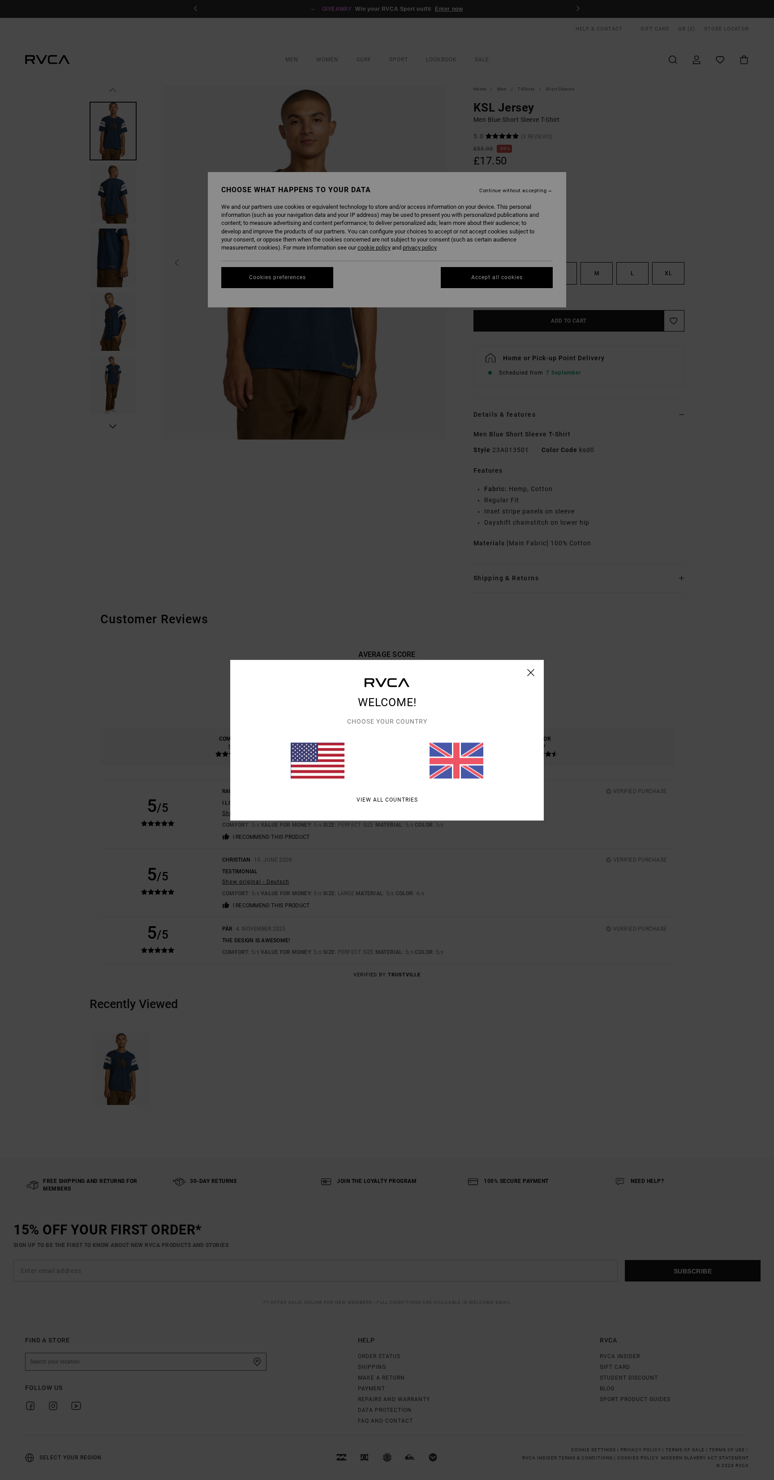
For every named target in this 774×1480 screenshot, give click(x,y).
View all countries (387, 799)
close (531, 672)
